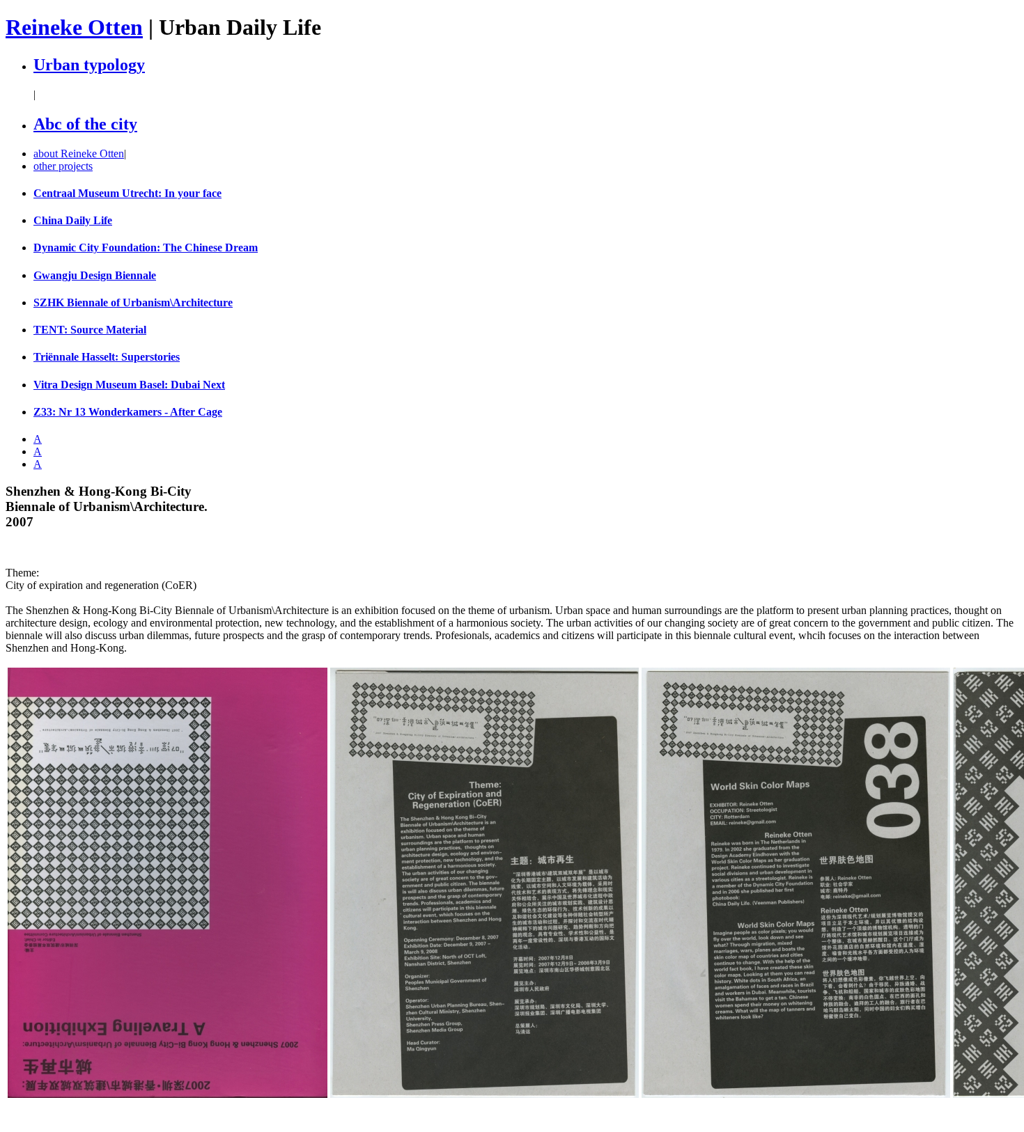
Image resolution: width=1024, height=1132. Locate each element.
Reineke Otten (74, 27)
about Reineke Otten (78, 153)
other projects (63, 166)
